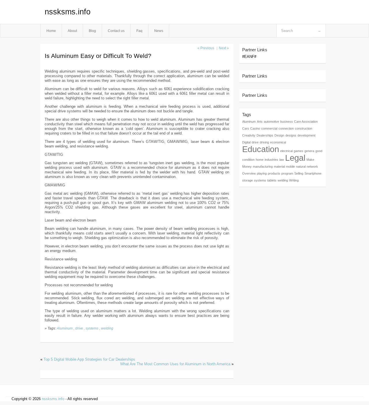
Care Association (306, 121)
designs (290, 135)
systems (92, 328)
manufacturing (263, 166)
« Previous (205, 48)
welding (107, 328)
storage (247, 180)
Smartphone (312, 173)
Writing (294, 180)
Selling (298, 173)
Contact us (116, 31)
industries (271, 159)
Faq (139, 31)
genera (309, 151)
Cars (245, 128)
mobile (290, 166)
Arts (260, 121)
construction (303, 128)
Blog (92, 31)
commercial (269, 128)
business (286, 121)
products (274, 173)
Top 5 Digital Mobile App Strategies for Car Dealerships (89, 359)
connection (286, 128)
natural (301, 166)
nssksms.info (68, 11)
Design (279, 135)
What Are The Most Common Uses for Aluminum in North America (175, 364)
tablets (271, 180)
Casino (255, 128)
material (279, 166)
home (259, 159)
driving (264, 142)
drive (79, 328)
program (287, 173)
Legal (295, 157)
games (298, 151)
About (72, 31)
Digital (246, 142)
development (306, 135)
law (281, 159)
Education (260, 149)
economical (278, 142)
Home (51, 31)
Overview (249, 173)
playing (262, 173)
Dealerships (265, 135)
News (158, 31)
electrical (286, 151)
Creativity (248, 135)
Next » (224, 48)
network (312, 166)
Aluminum (65, 328)
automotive (271, 121)
